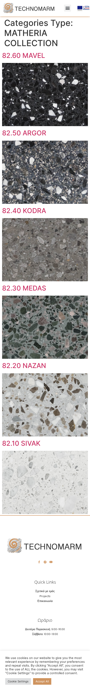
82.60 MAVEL (23, 55)
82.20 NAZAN (24, 366)
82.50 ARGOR (24, 133)
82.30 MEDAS (24, 288)
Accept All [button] (42, 681)
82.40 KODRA (24, 211)
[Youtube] (51, 562)
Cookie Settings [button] (18, 681)
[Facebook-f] (39, 562)
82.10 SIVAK (21, 443)
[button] (67, 8)
